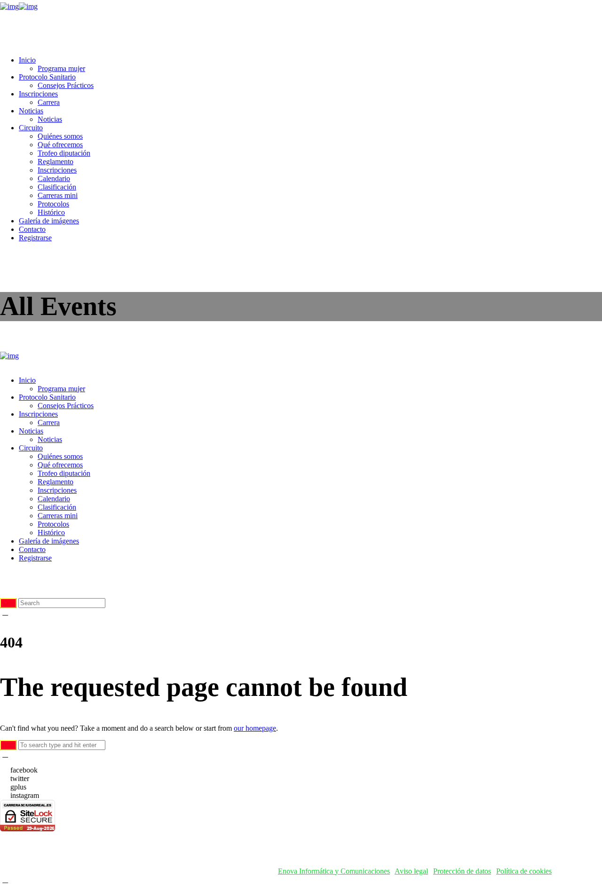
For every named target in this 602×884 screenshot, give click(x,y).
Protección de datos (462, 871)
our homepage (255, 728)
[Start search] (8, 603)
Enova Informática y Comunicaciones (334, 871)
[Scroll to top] (5, 880)
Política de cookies (524, 871)
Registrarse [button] (35, 238)
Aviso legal (411, 871)
